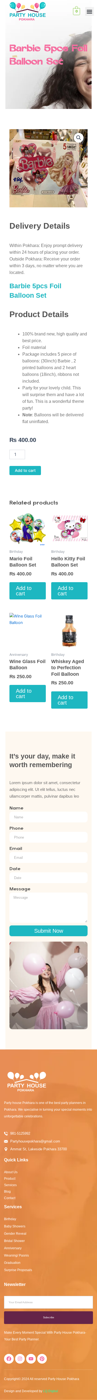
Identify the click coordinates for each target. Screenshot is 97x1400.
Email (15, 848)
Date (14, 868)
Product (9, 1179)
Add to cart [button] (24, 590)
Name (16, 808)
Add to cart (25, 470)
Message (19, 889)
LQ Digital (50, 1391)
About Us (11, 1172)
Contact (9, 1198)
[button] (89, 11)
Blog (7, 1191)
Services (10, 1185)
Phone (16, 828)
